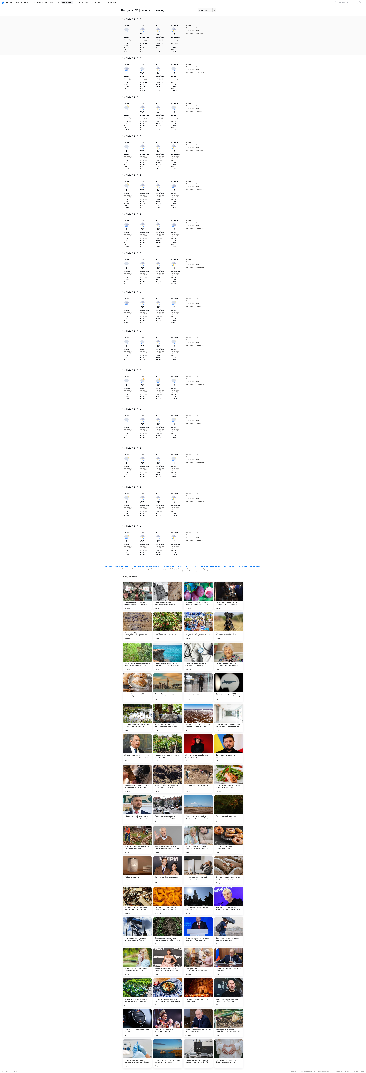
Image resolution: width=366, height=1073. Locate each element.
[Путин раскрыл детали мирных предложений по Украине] (198, 931)
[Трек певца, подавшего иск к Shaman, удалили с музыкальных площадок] (228, 901)
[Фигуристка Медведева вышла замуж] (167, 870)
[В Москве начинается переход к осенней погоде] (198, 901)
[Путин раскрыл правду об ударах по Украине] (228, 962)
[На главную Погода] (8, 2)
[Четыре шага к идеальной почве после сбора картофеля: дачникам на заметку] (167, 779)
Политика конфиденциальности (306, 1071)
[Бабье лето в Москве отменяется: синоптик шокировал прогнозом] (198, 687)
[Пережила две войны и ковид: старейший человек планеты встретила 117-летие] (228, 657)
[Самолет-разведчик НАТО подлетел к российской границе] (228, 687)
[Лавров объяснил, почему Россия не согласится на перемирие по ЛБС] (137, 748)
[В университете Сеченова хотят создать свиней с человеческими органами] (228, 870)
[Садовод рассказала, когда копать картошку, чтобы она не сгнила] (167, 931)
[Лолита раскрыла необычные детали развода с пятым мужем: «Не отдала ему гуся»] (198, 748)
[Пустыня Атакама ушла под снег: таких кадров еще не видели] (198, 718)
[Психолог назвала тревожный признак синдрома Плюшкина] (137, 901)
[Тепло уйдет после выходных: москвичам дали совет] (228, 931)
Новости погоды (228, 566)
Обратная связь (339, 1071)
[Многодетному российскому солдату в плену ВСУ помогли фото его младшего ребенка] (137, 596)
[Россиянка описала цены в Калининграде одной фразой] (167, 809)
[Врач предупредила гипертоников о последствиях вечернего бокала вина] (198, 962)
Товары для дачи (256, 566)
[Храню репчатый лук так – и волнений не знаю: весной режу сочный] (228, 1023)
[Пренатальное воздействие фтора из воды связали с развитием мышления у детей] (228, 1053)
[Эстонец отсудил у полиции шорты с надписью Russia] (137, 931)
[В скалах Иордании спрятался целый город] (198, 992)
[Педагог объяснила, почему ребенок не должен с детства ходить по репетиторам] (198, 840)
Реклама (16, 1071)
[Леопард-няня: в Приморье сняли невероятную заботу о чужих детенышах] (137, 657)
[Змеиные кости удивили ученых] (198, 779)
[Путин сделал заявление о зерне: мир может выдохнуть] (198, 1023)
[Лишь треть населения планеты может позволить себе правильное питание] (228, 779)
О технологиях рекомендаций (325, 1071)
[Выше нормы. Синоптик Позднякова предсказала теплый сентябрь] (198, 626)
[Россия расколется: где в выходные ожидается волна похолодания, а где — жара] (228, 626)
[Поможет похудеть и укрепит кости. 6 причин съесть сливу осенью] (198, 596)
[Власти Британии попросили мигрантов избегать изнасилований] (167, 687)
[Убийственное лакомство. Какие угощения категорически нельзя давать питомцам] (137, 779)
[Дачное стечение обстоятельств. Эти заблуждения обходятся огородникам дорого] (137, 840)
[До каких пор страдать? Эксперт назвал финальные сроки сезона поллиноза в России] (137, 962)
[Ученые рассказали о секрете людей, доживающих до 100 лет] (167, 840)
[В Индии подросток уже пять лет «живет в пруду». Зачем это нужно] (137, 718)
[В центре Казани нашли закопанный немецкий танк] (167, 596)
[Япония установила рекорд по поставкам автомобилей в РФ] (198, 1053)
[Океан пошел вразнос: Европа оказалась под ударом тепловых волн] (167, 657)
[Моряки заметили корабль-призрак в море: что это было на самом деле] (198, 809)
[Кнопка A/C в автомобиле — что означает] (137, 1023)
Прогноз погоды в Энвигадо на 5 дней (146, 566)
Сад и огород (242, 566)
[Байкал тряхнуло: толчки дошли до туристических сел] (167, 1053)
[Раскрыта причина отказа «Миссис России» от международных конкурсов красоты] (167, 1023)
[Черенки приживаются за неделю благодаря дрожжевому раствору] (167, 748)
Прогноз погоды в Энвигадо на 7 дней (176, 566)
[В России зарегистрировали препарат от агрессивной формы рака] (137, 1053)
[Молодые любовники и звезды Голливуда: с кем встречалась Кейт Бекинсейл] (167, 962)
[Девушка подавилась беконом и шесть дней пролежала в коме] (228, 718)
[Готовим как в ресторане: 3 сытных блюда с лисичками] (167, 901)
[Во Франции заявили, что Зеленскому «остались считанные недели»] (228, 748)
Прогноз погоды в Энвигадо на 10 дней (206, 566)
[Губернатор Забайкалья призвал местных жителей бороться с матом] (137, 809)
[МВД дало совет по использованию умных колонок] (137, 870)
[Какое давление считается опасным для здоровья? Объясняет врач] (198, 657)
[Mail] (3, 2)
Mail (3, 1071)
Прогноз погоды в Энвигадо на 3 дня (117, 566)
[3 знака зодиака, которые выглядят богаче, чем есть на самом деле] (167, 718)
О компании (9, 1071)
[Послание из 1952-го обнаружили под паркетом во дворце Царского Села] (137, 626)
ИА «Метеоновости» (358, 1071)
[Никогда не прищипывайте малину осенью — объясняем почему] (167, 626)
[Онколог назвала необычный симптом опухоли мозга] (198, 870)
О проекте (293, 1071)
